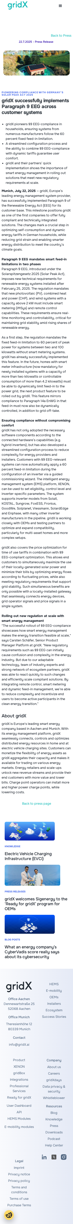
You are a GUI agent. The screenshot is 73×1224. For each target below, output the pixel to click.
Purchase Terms (19, 1205)
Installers (54, 1004)
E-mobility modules (19, 1127)
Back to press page (36, 803)
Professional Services (19, 1088)
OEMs (53, 997)
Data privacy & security (54, 1089)
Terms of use (19, 1199)
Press (54, 1126)
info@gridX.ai (19, 1044)
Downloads (54, 1132)
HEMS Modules (19, 1119)
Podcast (54, 1139)
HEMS (54, 984)
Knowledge (53, 1119)
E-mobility (54, 990)
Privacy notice (19, 1174)
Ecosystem (54, 1010)
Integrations (19, 1079)
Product (19, 1060)
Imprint (19, 1168)
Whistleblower (54, 1098)
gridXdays (54, 1080)
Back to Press (61, 35)
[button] (60, 6)
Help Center (54, 1145)
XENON (19, 1066)
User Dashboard (19, 1105)
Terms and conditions (19, 1189)
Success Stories (54, 1017)
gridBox (19, 1073)
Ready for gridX (19, 1097)
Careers (54, 1073)
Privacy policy (19, 1181)
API (19, 1112)
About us (54, 1067)
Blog (53, 1113)
